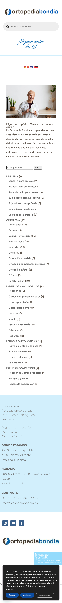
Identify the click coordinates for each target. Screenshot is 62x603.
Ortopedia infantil (15, 436)
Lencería (8, 419)
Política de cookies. (35, 586)
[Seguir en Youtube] (13, 523)
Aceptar (12, 595)
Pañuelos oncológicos (18, 415)
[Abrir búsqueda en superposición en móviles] (31, 26)
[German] (36, 67)
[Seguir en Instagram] (5, 523)
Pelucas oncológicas (17, 410)
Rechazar (27, 595)
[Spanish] (25, 67)
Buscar (38, 167)
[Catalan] (28, 67)
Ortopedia (9, 432)
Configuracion (45, 595)
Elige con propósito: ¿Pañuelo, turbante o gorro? (29, 125)
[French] (33, 67)
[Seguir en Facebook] (21, 523)
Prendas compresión (17, 427)
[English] (31, 67)
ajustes (9, 589)
